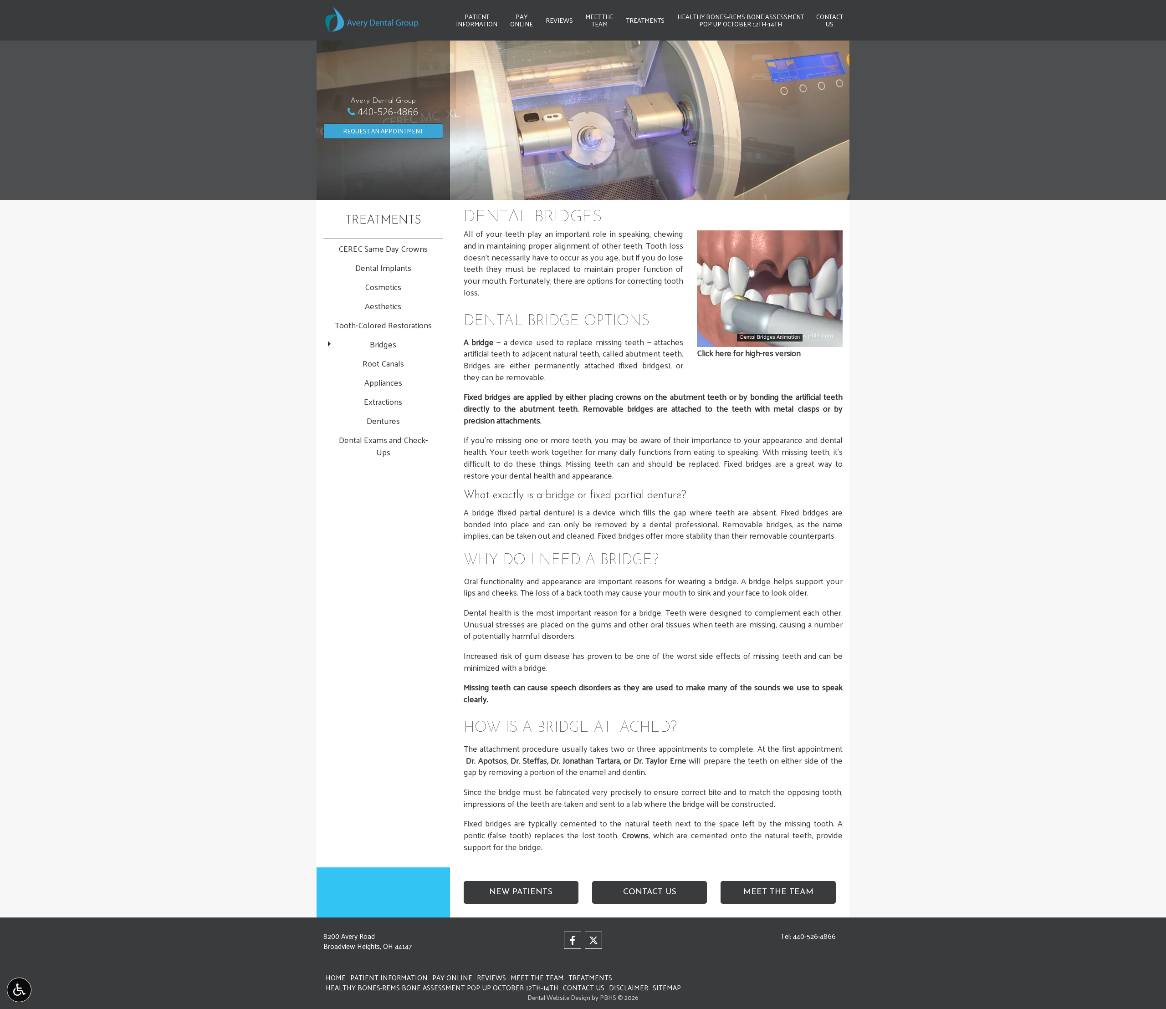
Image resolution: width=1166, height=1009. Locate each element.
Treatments (645, 20)
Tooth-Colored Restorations (383, 324)
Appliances (383, 382)
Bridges (383, 344)
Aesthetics (383, 305)
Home (336, 977)
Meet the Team (537, 977)
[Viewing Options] (19, 990)
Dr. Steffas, (529, 760)
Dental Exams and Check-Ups (383, 445)
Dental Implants (383, 267)
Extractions (383, 401)
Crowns (635, 834)
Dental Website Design (558, 997)
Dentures (383, 420)
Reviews (559, 20)
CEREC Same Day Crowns (383, 248)
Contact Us (583, 987)
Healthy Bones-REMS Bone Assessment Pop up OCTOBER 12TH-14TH (442, 987)
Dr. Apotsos (486, 760)
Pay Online (452, 977)
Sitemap (667, 987)
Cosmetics (383, 286)
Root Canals (383, 363)
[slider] (769, 339)
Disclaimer (628, 987)
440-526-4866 (388, 111)
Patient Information (389, 977)
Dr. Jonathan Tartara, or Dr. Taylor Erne (620, 760)
